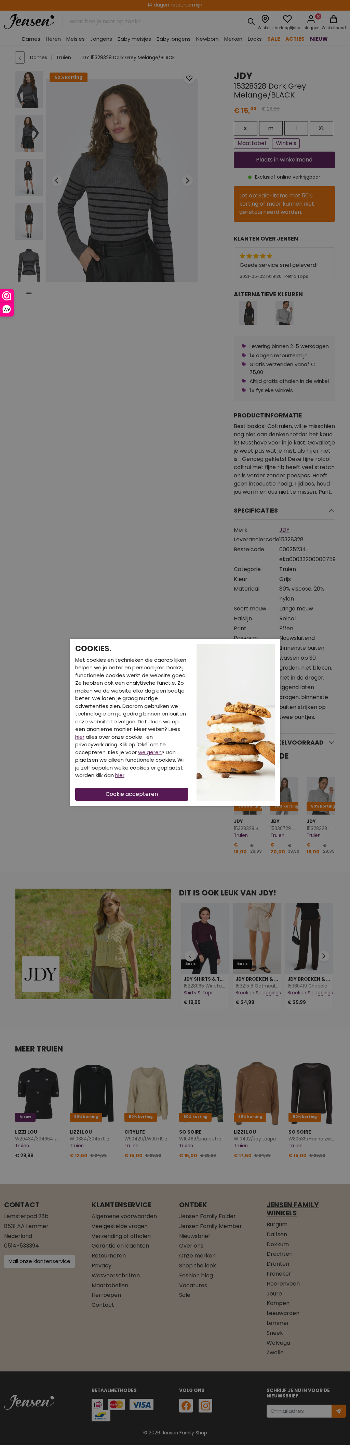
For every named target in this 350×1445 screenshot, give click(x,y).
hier (79, 736)
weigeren (150, 752)
